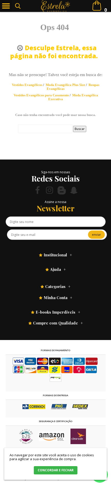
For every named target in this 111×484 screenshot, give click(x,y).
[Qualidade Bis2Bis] (26, 442)
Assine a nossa (55, 202)
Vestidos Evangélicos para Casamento (41, 95)
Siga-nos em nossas (55, 172)
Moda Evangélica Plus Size (65, 85)
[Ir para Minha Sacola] (96, 5)
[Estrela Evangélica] (55, 6)
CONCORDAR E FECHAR (56, 470)
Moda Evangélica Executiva (73, 97)
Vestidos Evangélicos (27, 85)
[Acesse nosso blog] (62, 190)
